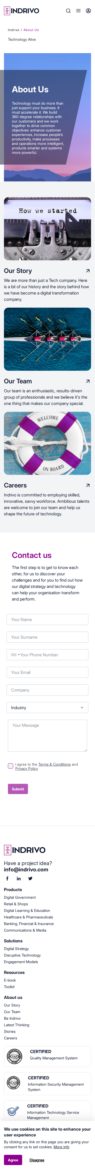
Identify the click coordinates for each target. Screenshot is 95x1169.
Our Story (12, 1005)
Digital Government (20, 897)
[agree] (10, 765)
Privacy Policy (26, 768)
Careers (10, 1038)
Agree (13, 1160)
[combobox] (15, 654)
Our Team (12, 1011)
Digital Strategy (16, 948)
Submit (18, 789)
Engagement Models (21, 961)
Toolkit (9, 986)
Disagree (37, 1160)
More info (61, 1147)
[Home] (47, 850)
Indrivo (14, 30)
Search (68, 10)
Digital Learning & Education (27, 910)
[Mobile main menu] (78, 10)
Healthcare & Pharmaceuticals (28, 917)
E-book (10, 980)
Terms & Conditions (54, 764)
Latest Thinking (16, 1025)
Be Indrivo (12, 1018)
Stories (10, 1031)
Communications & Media (25, 930)
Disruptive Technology (22, 955)
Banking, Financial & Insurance (29, 923)
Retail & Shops (16, 904)
